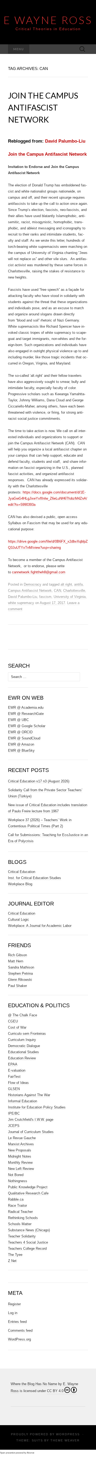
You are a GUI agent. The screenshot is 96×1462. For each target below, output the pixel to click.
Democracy (32, 584)
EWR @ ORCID (20, 732)
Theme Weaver (65, 1440)
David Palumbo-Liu (65, 141)
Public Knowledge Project (27, 1187)
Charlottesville (74, 591)
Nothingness (17, 1181)
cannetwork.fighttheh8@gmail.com (38, 572)
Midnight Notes (19, 1156)
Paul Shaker (17, 986)
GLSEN (14, 1089)
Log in (12, 1313)
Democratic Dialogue (24, 1046)
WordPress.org (19, 1339)
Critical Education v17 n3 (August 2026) (38, 781)
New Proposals (19, 1150)
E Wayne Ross (48, 20)
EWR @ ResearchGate (26, 714)
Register (14, 1304)
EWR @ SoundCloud (24, 738)
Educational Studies (23, 1052)
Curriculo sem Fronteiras (27, 1034)
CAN (57, 591)
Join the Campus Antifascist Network (43, 107)
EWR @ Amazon (21, 744)
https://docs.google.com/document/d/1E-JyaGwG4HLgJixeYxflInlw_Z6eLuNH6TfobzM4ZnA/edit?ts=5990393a (47, 498)
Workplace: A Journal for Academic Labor (39, 926)
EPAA (12, 1064)
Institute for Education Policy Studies (37, 1107)
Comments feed (20, 1330)
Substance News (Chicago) (29, 1230)
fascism (45, 597)
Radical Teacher (20, 1212)
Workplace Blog (20, 884)
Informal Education (22, 1101)
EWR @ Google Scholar (26, 726)
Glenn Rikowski (20, 980)
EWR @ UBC (18, 720)
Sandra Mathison (21, 967)
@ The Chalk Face (22, 1015)
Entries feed (17, 1322)
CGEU (13, 1021)
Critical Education (21, 872)
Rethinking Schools (23, 1218)
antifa (78, 584)
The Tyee (15, 1255)
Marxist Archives (21, 1144)
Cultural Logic (18, 920)
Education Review (22, 1058)
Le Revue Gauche (22, 1138)
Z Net (12, 1261)
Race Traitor (17, 1206)
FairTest (14, 1077)
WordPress (68, 1434)
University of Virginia (70, 597)
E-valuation (16, 1070)
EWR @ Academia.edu (25, 707)
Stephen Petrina (20, 973)
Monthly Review (20, 1163)
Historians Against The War (29, 1095)
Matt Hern (15, 961)
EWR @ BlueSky (21, 750)
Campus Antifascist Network (30, 591)
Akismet (30, 1453)
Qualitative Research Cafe (28, 1193)
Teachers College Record (27, 1249)
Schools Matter (19, 1224)
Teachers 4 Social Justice (28, 1242)
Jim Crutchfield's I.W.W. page (30, 1120)
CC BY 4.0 (55, 1391)
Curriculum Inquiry (22, 1040)
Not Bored (15, 1175)
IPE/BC (14, 1113)
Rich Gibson (17, 955)
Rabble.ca (15, 1199)
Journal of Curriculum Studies (31, 1132)
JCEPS (13, 1126)
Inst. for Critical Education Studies (34, 878)
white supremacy (21, 603)
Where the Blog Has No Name (34, 1384)
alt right (66, 584)
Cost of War (17, 1027)
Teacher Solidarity (22, 1236)
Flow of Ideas (18, 1083)
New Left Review (21, 1169)
